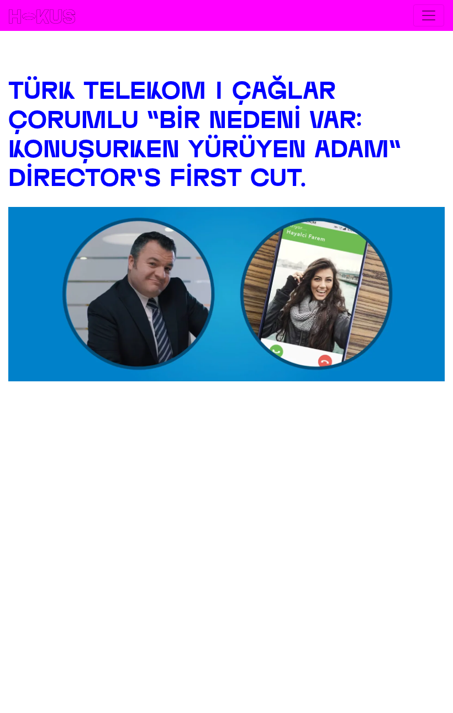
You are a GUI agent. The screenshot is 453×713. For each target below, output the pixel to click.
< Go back (226, 54)
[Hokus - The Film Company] (42, 15)
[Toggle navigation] (428, 15)
